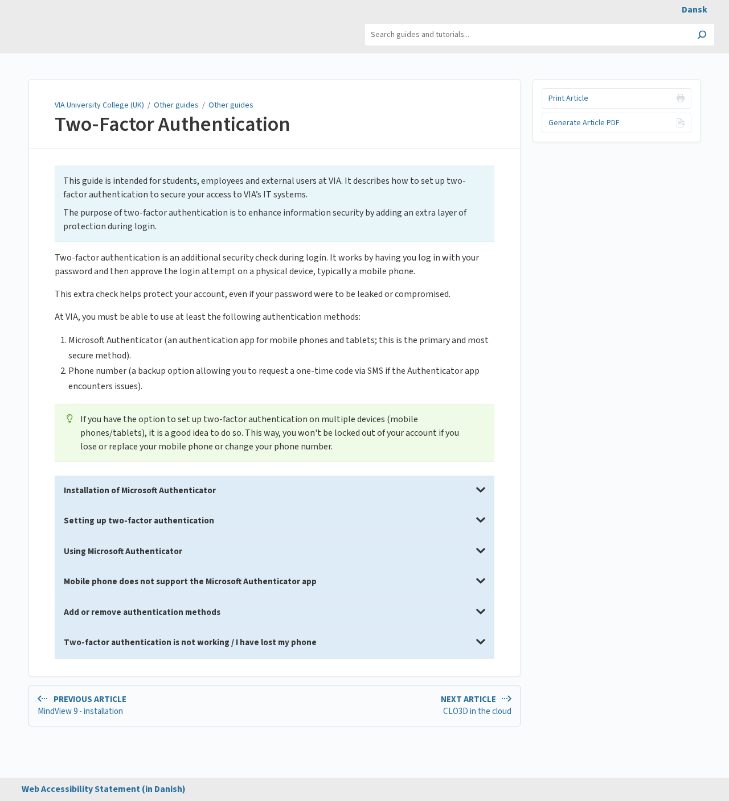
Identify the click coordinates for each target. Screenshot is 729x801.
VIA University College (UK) (99, 105)
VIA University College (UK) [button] (59, 29)
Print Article (568, 98)
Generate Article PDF (584, 123)
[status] (274, 204)
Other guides (176, 105)
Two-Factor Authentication (172, 124)
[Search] (702, 35)
